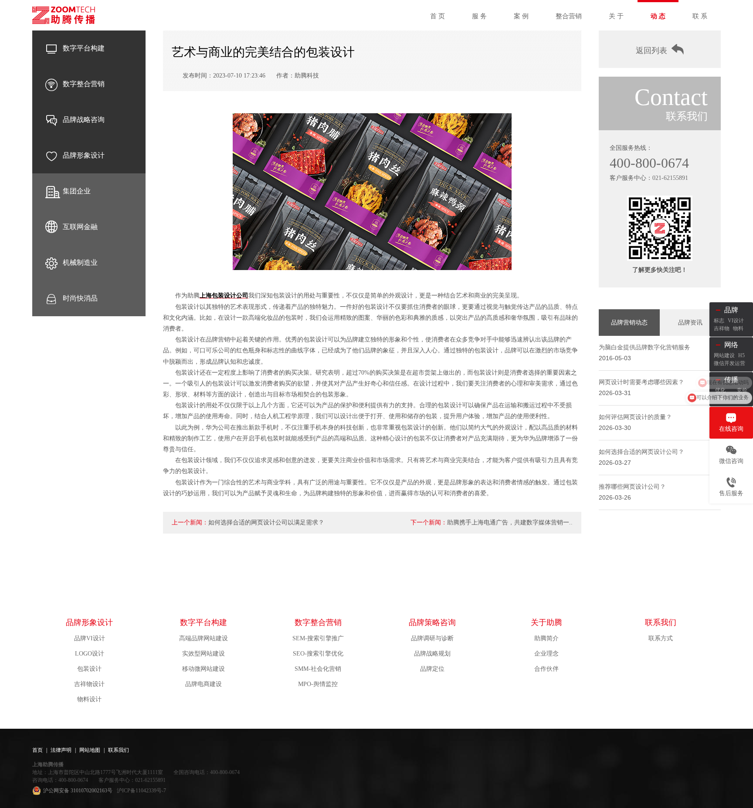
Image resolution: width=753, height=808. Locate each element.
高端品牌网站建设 (203, 638)
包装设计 (89, 669)
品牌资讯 (690, 322)
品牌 (731, 310)
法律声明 (61, 750)
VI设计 (736, 321)
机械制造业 (80, 262)
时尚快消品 (80, 298)
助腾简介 (546, 638)
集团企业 (77, 191)
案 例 (521, 16)
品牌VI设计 (89, 638)
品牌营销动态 (629, 322)
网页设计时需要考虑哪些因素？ (641, 382)
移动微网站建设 (203, 669)
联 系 (699, 16)
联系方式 (660, 638)
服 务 (479, 16)
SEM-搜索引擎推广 (318, 638)
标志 (719, 321)
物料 (738, 328)
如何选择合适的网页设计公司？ (641, 452)
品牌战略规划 (432, 653)
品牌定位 (432, 669)
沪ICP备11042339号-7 (141, 791)
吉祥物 (721, 328)
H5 (741, 355)
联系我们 (660, 622)
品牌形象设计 (84, 155)
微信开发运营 (729, 363)
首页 (37, 750)
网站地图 (89, 750)
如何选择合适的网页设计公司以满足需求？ (266, 522)
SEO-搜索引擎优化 (318, 653)
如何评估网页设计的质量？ (635, 417)
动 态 (658, 16)
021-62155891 (670, 178)
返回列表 (651, 50)
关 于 (616, 16)
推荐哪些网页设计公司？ (632, 486)
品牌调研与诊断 (432, 638)
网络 (731, 344)
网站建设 (724, 355)
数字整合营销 (84, 84)
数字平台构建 (84, 48)
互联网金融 (80, 226)
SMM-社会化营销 (318, 669)
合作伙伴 (546, 669)
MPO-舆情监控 (318, 684)
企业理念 (546, 653)
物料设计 (89, 699)
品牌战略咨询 (84, 119)
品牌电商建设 (203, 684)
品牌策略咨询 (432, 622)
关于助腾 (546, 622)
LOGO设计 (89, 653)
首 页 (437, 16)
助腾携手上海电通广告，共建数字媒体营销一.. (510, 522)
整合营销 (569, 16)
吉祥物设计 (89, 684)
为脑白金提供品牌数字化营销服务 (644, 347)
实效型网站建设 (203, 653)
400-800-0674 (649, 163)
